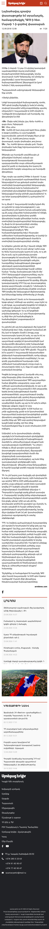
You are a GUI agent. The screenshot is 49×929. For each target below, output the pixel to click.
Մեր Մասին (7, 841)
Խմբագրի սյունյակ (11, 789)
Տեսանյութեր (8, 813)
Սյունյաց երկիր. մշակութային (16, 832)
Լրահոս (10, 601)
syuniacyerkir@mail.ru (16, 873)
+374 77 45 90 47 (14, 868)
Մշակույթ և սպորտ (11, 818)
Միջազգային (8, 808)
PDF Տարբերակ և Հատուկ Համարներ (20, 827)
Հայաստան (7, 803)
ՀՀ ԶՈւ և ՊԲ (8, 822)
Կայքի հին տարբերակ (13, 781)
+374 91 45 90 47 (14, 863)
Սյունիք (5, 794)
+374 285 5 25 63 (14, 859)
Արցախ (5, 798)
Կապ (4, 837)
